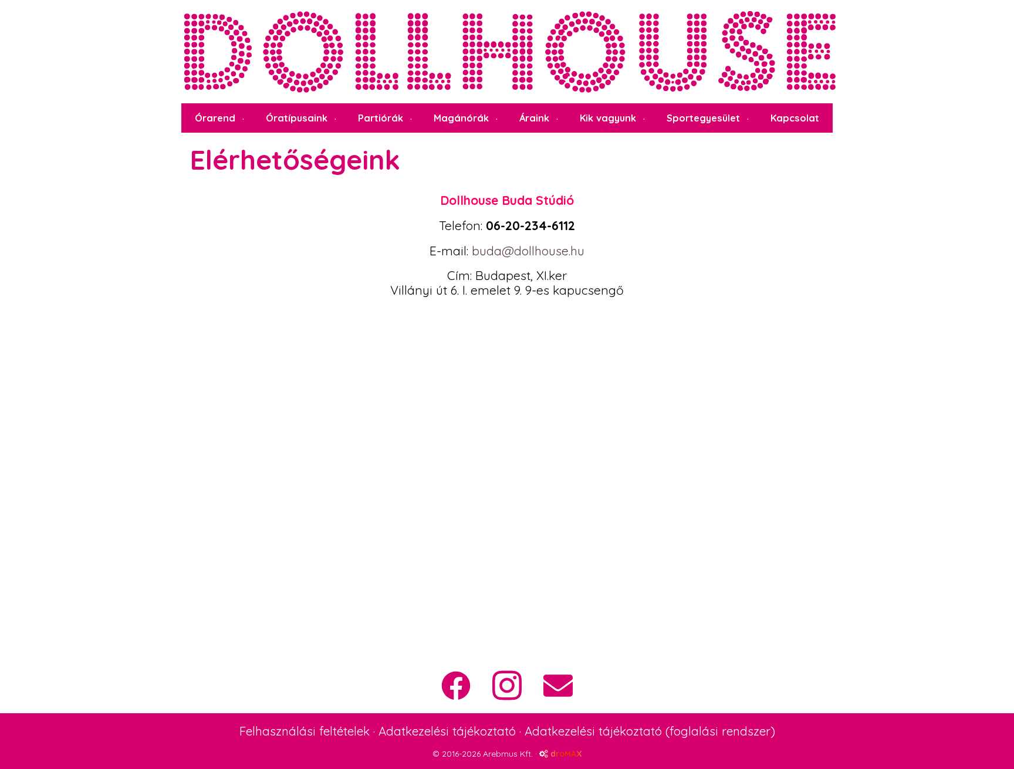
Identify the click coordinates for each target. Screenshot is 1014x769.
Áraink (534, 118)
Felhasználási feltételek (304, 730)
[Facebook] (456, 685)
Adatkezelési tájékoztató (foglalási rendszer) (650, 730)
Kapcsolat (794, 118)
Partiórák (380, 118)
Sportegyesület (703, 118)
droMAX (565, 753)
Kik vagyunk (608, 118)
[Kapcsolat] (558, 685)
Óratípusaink (296, 118)
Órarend (215, 118)
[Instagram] (507, 685)
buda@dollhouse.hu (528, 250)
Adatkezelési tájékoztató (447, 730)
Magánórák (461, 118)
